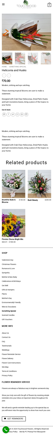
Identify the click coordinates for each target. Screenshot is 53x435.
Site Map (5, 367)
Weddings (5, 350)
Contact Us (6, 337)
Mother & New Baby (9, 277)
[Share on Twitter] (13, 114)
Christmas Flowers (9, 264)
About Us (5, 333)
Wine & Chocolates (9, 307)
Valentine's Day (7, 260)
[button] (3, 4)
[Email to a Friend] (17, 114)
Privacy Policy (7, 375)
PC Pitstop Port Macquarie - (35, 432)
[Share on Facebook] (9, 114)
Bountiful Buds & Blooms (8, 201)
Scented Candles (8, 315)
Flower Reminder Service (11, 354)
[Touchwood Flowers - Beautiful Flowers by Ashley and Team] (26, 4)
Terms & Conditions (9, 371)
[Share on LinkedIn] (26, 114)
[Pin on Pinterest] (22, 114)
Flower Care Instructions (11, 363)
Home (4, 67)
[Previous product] (9, 75)
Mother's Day (7, 298)
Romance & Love (8, 268)
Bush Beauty (33, 200)
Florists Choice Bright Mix (12, 239)
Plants (4, 294)
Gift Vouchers (7, 319)
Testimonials (6, 346)
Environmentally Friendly (11, 302)
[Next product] (4, 75)
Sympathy (6, 273)
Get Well (5, 286)
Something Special (17, 67)
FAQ (3, 342)
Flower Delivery (7, 358)
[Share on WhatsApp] (4, 114)
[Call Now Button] (5, 429)
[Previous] (6, 32)
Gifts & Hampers (8, 290)
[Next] (47, 32)
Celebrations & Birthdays (11, 281)
